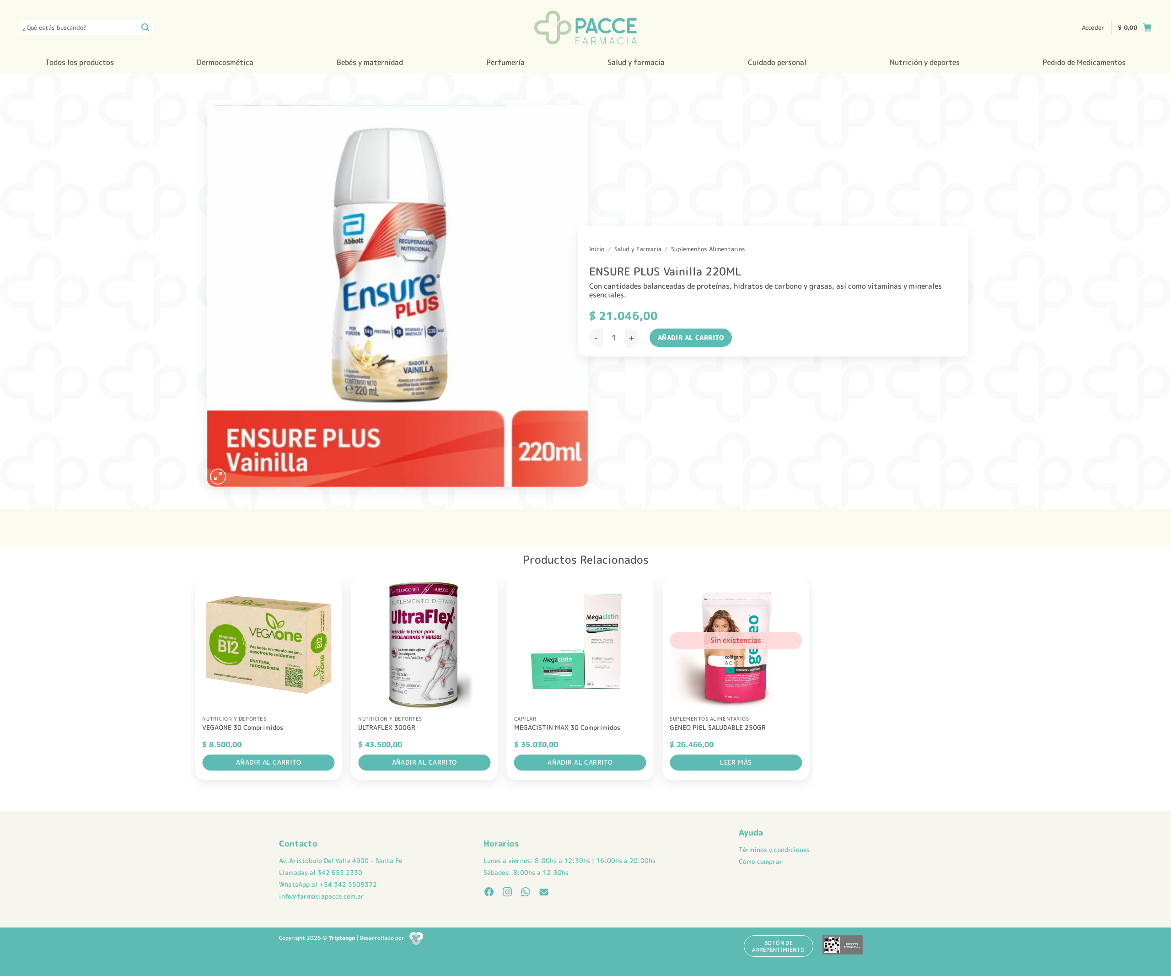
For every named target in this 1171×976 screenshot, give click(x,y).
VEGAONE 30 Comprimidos (242, 727)
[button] (1093, 27)
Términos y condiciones (774, 849)
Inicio (596, 249)
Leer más (736, 762)
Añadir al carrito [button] (268, 762)
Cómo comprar (761, 861)
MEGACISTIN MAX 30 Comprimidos (567, 727)
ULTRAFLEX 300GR (386, 727)
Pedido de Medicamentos (1084, 62)
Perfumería (505, 62)
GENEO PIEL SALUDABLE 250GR (718, 727)
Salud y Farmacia (637, 249)
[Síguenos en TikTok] (525, 892)
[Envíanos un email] (543, 892)
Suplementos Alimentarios (708, 249)
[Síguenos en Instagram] (507, 892)
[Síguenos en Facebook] (488, 892)
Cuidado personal (777, 62)
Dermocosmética (225, 62)
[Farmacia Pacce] (585, 27)
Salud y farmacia (636, 62)
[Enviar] (145, 27)
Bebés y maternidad (370, 62)
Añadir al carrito (691, 337)
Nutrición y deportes (925, 62)
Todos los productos (79, 62)
